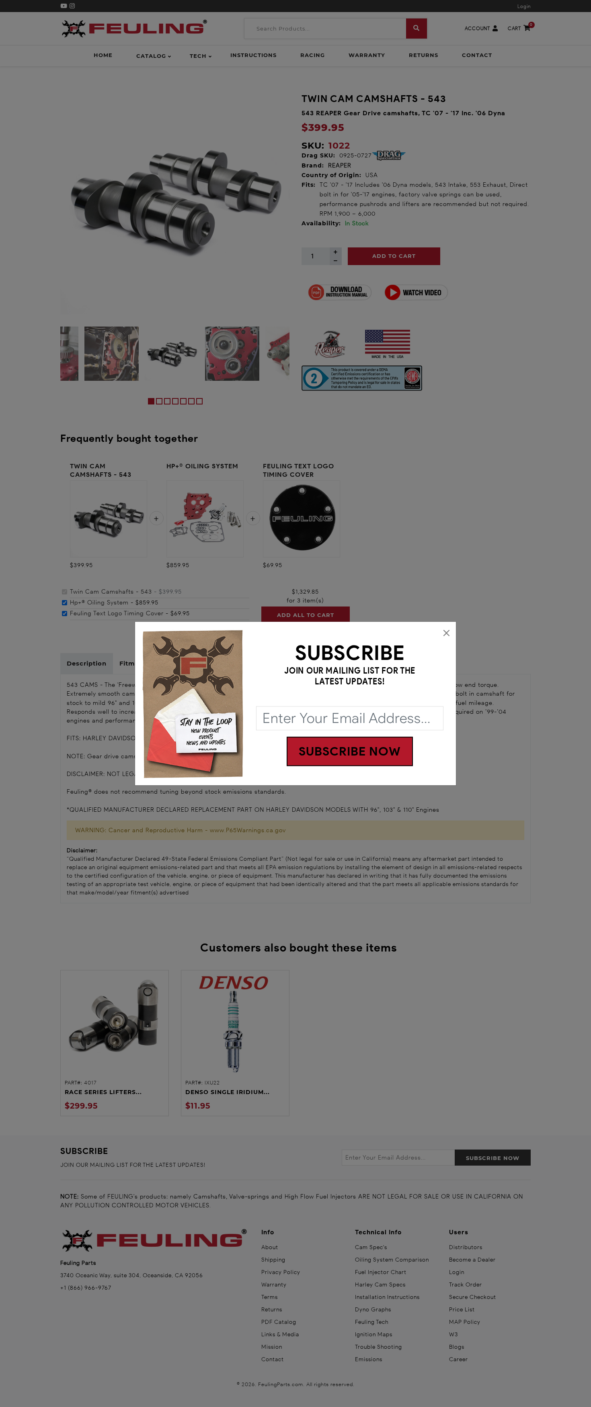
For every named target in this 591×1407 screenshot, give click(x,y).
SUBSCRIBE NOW (350, 751)
